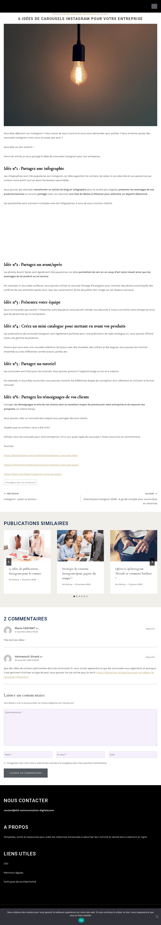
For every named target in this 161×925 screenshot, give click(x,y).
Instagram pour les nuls (96, 14)
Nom (8, 754)
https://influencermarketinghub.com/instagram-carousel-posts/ (41, 464)
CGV (6, 863)
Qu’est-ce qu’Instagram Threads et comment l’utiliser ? (133, 573)
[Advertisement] (80, 232)
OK (81, 920)
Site (112, 754)
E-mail (62, 754)
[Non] (157, 916)
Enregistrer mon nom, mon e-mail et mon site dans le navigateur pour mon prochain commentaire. (57, 763)
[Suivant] (152, 562)
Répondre (150, 629)
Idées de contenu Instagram (66, 14)
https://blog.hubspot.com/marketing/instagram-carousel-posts (41, 455)
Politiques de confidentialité (20, 881)
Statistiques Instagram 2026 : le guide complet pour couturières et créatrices (120, 498)
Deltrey (15, 579)
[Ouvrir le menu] (154, 6)
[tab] (74, 596)
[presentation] (27, 545)
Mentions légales (13, 872)
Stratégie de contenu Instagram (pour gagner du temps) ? (79, 573)
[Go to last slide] (8, 562)
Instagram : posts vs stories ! (20, 496)
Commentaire (14, 712)
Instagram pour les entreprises (20, 482)
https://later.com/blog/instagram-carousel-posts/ (33, 474)
